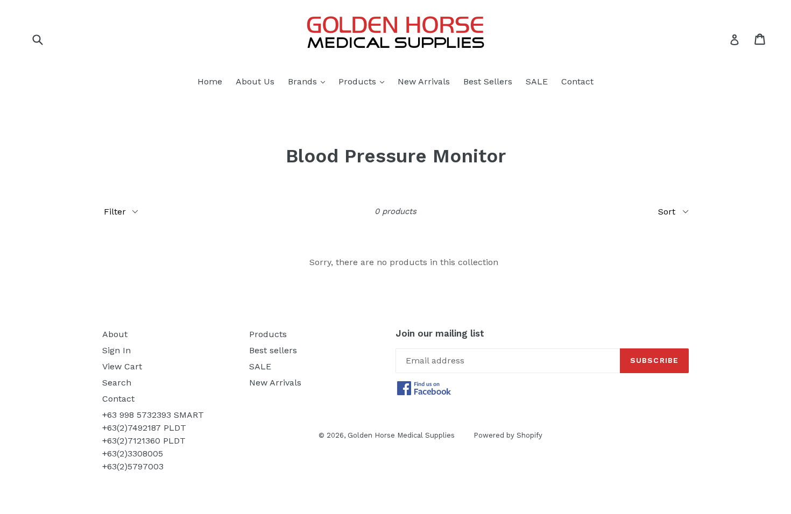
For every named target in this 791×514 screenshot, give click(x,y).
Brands (309, 81)
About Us (255, 81)
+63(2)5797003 (133, 466)
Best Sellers (487, 81)
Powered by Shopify (508, 435)
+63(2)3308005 (132, 453)
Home (209, 81)
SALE (537, 81)
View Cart (122, 366)
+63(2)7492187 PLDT (144, 428)
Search (116, 382)
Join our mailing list (440, 333)
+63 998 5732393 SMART (153, 415)
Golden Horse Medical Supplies (401, 435)
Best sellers (273, 350)
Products (364, 81)
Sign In (116, 350)
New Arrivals (424, 81)
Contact (577, 81)
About (115, 334)
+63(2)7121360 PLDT (144, 441)
